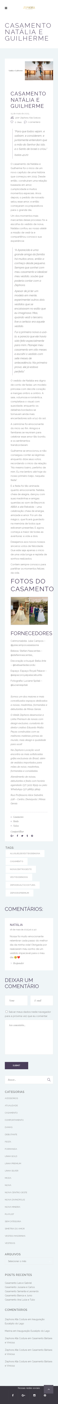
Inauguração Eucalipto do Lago (33, 1331)
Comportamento (14, 1120)
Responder (18, 963)
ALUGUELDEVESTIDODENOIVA (25, 853)
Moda (8, 1178)
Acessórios (11, 1098)
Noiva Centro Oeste (16, 1192)
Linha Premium (13, 1163)
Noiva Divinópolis (15, 1199)
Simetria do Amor (15, 1228)
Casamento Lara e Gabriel (18, 1283)
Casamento (11, 1113)
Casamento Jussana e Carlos (20, 1287)
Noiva (8, 1185)
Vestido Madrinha (15, 1236)
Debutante (11, 1134)
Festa (8, 1142)
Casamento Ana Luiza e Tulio (20, 1299)
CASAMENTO (16, 861)
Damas (8, 1127)
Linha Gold (11, 1156)
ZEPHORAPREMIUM (19, 893)
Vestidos (10, 1243)
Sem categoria (13, 1221)
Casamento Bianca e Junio (18, 1295)
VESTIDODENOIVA (19, 877)
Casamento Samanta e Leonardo (22, 1291)
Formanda (11, 1149)
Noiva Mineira (12, 1207)
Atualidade (11, 1105)
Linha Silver (11, 1170)
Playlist (9, 1214)
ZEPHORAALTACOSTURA (22, 885)
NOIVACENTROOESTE (21, 869)
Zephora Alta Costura (30, 118)
